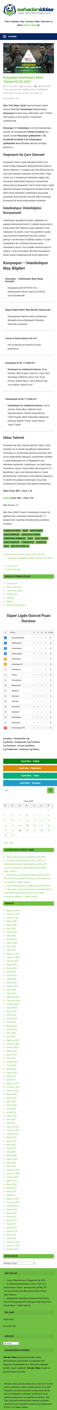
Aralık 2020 (12, 1155)
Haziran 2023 (13, 1047)
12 (27, 820)
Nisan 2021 (12, 1141)
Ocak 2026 (11, 935)
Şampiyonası (19, 605)
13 (34, 820)
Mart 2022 (11, 1101)
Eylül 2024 (11, 993)
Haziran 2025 (13, 961)
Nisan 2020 (12, 1184)
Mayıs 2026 (12, 921)
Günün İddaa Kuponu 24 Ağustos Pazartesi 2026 (29, 886)
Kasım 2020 (12, 1159)
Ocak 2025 (11, 979)
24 (13, 830)
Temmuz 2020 (13, 1173)
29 (49, 830)
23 (6, 830)
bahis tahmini (36, 531)
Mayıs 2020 (12, 1180)
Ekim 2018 (11, 1235)
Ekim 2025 (11, 946)
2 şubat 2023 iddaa (12, 531)
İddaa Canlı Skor (14, 569)
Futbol (6, 90)
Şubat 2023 (12, 1062)
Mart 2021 (11, 1144)
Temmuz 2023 (13, 1044)
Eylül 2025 (11, 950)
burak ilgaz (27, 86)
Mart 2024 (11, 1015)
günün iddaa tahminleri (14, 538)
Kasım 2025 (12, 943)
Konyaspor (19, 93)
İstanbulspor (8, 93)
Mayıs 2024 (12, 1008)
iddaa (30, 538)
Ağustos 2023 (13, 1040)
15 (49, 820)
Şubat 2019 (12, 1220)
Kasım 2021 (12, 1116)
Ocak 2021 (11, 1152)
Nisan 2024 (12, 1011)
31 (13, 835)
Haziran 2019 (13, 1206)
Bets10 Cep (12, 594)
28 (42, 830)
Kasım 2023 (12, 1029)
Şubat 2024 (12, 1018)
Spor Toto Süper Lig (33, 93)
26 (27, 830)
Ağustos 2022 (13, 1083)
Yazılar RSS (8, 1319)
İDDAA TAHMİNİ (22, 90)
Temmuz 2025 (13, 957)
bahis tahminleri (11, 535)
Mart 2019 (11, 1217)
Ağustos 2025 (13, 954)
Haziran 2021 (13, 1134)
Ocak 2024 (11, 1022)
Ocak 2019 (11, 1224)
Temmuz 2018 (13, 1245)
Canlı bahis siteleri (15, 590)
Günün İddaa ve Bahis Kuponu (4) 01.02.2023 (24, 554)
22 (49, 825)
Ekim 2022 (11, 1076)
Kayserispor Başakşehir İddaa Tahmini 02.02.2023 (30, 558)
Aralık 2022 (12, 1069)
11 (20, 820)
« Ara (5, 843)
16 (6, 825)
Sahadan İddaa (30, 25)
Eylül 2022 (11, 1080)
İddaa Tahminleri (11, 542)
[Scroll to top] (52, 1405)
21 (42, 825)
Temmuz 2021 (13, 1130)
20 (34, 825)
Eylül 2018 (11, 1238)
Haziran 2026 (13, 917)
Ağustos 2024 (13, 997)
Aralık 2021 (12, 1112)
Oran (6, 546)
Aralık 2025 (12, 939)
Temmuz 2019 (13, 1202)
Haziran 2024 (13, 1004)
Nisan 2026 (12, 925)
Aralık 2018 (12, 1227)
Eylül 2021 (11, 1123)
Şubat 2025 (12, 975)
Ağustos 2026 (13, 910)
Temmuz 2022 (13, 1087)
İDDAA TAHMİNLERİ (38, 90)
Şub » (12, 843)
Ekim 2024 (11, 990)
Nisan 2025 (12, 968)
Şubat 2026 (12, 932)
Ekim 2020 (11, 1162)
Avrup (9, 605)
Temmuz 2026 (13, 914)
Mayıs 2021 (12, 1137)
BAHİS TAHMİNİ (44, 86)
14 (42, 820)
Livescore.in (12, 566)
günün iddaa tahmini (31, 535)
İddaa (11, 90)
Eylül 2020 (11, 1166)
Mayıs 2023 (12, 1051)
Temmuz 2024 (13, 1000)
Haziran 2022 (13, 1090)
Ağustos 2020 (13, 1170)
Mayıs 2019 (12, 1209)
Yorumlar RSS (9, 1326)
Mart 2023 (11, 1058)
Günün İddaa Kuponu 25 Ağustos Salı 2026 (26, 857)
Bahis (25, 531)
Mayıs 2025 (12, 964)
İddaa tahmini (41, 538)
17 (13, 825)
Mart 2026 (11, 928)
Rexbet (10, 601)
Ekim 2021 (11, 1119)
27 (34, 830)
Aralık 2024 (12, 982)
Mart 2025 (11, 972)
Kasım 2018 (12, 1231)
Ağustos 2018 (13, 1242)
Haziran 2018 (13, 1249)
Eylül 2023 (11, 1036)
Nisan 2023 (12, 1054)
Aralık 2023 (12, 1026)
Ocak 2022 (11, 1108)
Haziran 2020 (13, 1177)
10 (13, 820)
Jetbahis (10, 598)
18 (20, 825)
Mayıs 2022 (12, 1094)
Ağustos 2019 (13, 1199)
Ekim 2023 (11, 1033)
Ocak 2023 (11, 1065)
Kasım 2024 (12, 986)
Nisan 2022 (12, 1098)
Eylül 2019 (11, 1195)
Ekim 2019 (11, 1191)
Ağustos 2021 (13, 1127)
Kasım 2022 (12, 1072)
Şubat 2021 (12, 1148)
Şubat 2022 (12, 1105)
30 (6, 835)
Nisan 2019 (12, 1213)
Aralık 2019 (12, 1188)
